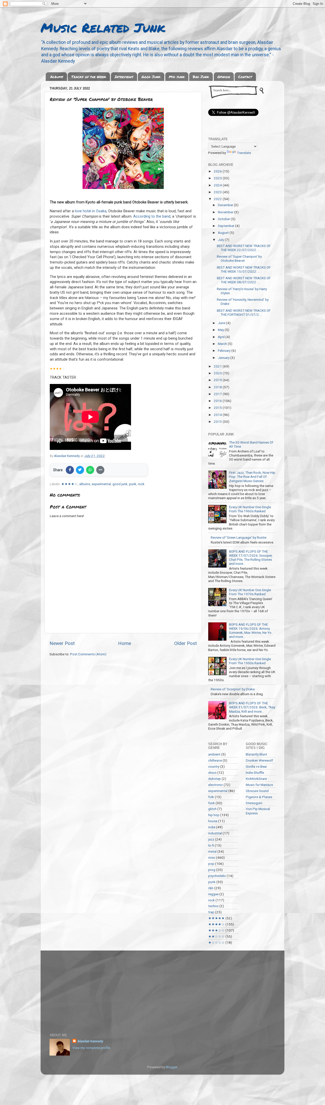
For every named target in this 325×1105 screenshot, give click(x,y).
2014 (218, 415)
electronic (215, 785)
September (226, 226)
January (224, 358)
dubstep (214, 779)
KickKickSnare (256, 779)
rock (141, 484)
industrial (215, 833)
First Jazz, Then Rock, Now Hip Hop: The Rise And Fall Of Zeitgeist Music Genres (252, 476)
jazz (211, 839)
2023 (218, 192)
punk (132, 484)
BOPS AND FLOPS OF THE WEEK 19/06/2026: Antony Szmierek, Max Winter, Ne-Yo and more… (250, 630)
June (222, 323)
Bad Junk (201, 76)
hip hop (213, 815)
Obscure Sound (257, 791)
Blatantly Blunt (256, 754)
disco (212, 772)
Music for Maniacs (259, 785)
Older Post (185, 643)
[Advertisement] (162, 988)
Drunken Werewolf (259, 760)
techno (213, 906)
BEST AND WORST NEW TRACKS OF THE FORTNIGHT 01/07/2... (244, 312)
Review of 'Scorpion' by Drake (233, 689)
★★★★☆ (69, 484)
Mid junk (177, 76)
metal (212, 851)
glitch (212, 809)
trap (211, 912)
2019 (218, 380)
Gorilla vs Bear (256, 766)
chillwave (215, 760)
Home (124, 643)
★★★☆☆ (216, 930)
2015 (218, 408)
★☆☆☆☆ (216, 942)
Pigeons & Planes (259, 797)
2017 (218, 394)
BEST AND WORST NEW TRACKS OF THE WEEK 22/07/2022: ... (244, 248)
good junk (119, 484)
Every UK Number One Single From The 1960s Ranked (250, 509)
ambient (214, 754)
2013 (218, 421)
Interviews (124, 76)
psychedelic (217, 876)
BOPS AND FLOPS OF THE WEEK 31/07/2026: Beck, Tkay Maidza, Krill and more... (252, 707)
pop (211, 864)
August (224, 233)
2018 (218, 387)
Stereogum (254, 803)
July (221, 240)
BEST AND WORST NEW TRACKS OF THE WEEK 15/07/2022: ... (244, 269)
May (221, 330)
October (224, 219)
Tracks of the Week (88, 76)
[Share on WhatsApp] (90, 470)
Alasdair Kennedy (90, 1041)
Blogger (171, 1067)
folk (211, 797)
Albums (56, 76)
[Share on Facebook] (70, 470)
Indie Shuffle (255, 772)
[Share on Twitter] (80, 470)
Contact (245, 76)
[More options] (100, 470)
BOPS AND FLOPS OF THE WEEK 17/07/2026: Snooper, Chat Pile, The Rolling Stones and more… (250, 557)
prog (211, 870)
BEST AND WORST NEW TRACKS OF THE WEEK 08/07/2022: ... (244, 280)
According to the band (151, 216)
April (221, 337)
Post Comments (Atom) (88, 654)
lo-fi (211, 845)
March (223, 344)
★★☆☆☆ (216, 936)
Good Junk (150, 76)
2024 (218, 185)
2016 (218, 401)
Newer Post (62, 643)
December (226, 205)
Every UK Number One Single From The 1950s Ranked (250, 661)
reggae (213, 894)
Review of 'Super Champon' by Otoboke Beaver (239, 258)
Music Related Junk (103, 28)
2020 (218, 373)
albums (84, 484)
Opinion (223, 76)
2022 (218, 199)
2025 (218, 178)
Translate (244, 153)
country (213, 766)
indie (211, 827)
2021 (218, 366)
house (212, 821)
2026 (218, 171)
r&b (211, 888)
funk (211, 803)
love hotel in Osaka (90, 211)
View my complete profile (91, 1048)
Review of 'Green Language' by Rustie (238, 537)
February (224, 350)
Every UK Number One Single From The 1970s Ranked (250, 592)
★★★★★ (216, 918)
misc (211, 857)
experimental (101, 484)
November (226, 212)
